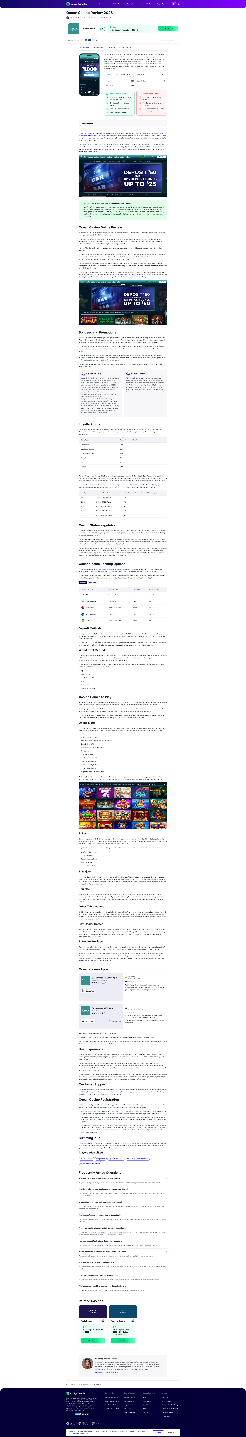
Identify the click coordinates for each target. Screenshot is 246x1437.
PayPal (145, 1405)
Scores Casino (129, 1401)
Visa (144, 1397)
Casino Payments (149, 1393)
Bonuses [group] (112, 47)
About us (165, 4)
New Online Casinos (111, 1397)
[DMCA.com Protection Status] (81, 1414)
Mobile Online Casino (112, 1401)
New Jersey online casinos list (137, 1159)
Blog (158, 4)
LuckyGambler (70, 1384)
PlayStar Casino (129, 1397)
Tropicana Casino (86, 1159)
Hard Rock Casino (130, 1412)
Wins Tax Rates (167, 1412)
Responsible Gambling (170, 1405)
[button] (165, 998)
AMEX (145, 1409)
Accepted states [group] (99, 47)
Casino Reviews (118, 4)
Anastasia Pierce (80, 18)
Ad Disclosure (111, 18)
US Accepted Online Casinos (90, 1163)
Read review (93, 1346)
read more (153, 990)
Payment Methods (146, 4)
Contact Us (166, 1416)
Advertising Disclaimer (170, 1409)
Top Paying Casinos (111, 1405)
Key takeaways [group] (85, 47)
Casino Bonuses (132, 4)
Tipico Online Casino (116, 1159)
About (164, 1393)
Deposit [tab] (83, 583)
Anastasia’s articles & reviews (105, 1372)
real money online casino (107, 569)
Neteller (146, 1412)
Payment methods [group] (124, 47)
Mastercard (147, 1401)
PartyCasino (100, 1159)
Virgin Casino (128, 1405)
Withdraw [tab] (92, 583)
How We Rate (166, 1401)
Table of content (87, 123)
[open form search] (179, 4)
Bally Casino (128, 1409)
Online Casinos (104, 4)
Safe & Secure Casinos (112, 1409)
